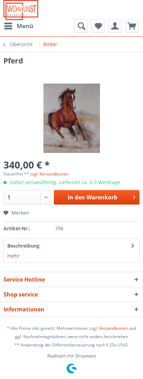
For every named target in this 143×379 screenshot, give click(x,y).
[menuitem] (18, 26)
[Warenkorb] (132, 26)
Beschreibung (23, 245)
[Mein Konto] (115, 26)
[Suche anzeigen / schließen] (81, 26)
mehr (13, 255)
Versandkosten (113, 328)
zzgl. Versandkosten (49, 174)
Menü (25, 26)
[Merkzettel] (98, 26)
